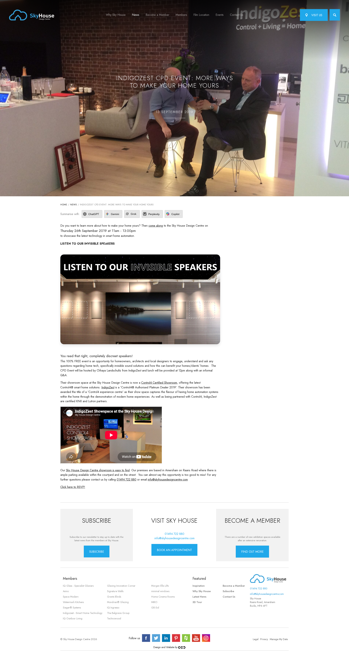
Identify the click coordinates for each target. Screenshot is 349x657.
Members (181, 15)
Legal (255, 639)
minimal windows (160, 591)
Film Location (201, 15)
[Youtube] (196, 638)
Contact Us (236, 15)
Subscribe (228, 591)
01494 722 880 (126, 479)
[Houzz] (186, 638)
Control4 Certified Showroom (159, 383)
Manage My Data (279, 639)
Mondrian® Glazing (118, 602)
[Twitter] (156, 638)
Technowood (114, 618)
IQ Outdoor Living (72, 618)
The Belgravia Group (118, 613)
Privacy (264, 639)
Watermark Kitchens (73, 602)
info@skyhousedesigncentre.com (168, 479)
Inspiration (198, 586)
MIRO (154, 602)
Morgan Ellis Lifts (160, 586)
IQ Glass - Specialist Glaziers (78, 586)
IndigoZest (107, 387)
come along (156, 226)
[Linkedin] (166, 638)
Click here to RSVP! (72, 487)
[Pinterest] (176, 638)
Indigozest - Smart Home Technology (82, 613)
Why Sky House (116, 15)
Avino (66, 591)
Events (220, 15)
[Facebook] (146, 638)
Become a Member (157, 15)
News (135, 15)
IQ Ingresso (113, 607)
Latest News (199, 596)
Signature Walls (115, 591)
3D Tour (197, 602)
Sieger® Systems (72, 607)
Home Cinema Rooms (163, 596)
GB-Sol (155, 607)
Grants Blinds (114, 596)
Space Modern (71, 596)
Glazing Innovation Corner (121, 586)
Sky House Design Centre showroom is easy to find (98, 470)
